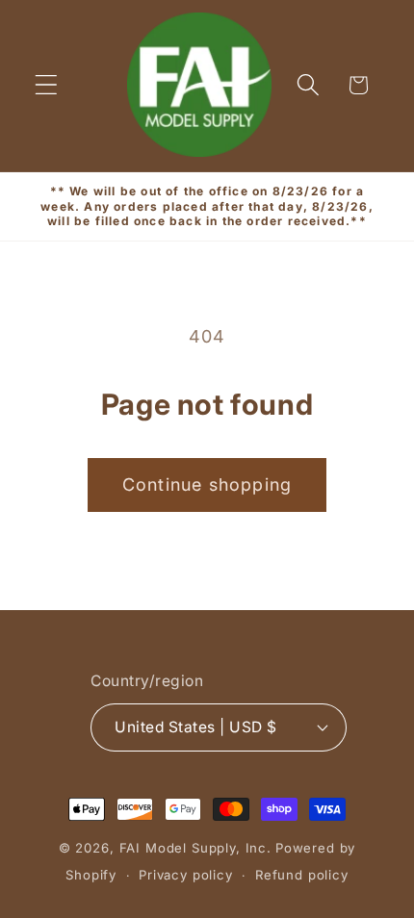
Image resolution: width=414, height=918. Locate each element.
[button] (46, 85)
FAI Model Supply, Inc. (195, 847)
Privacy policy (186, 874)
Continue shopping (207, 484)
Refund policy (302, 874)
